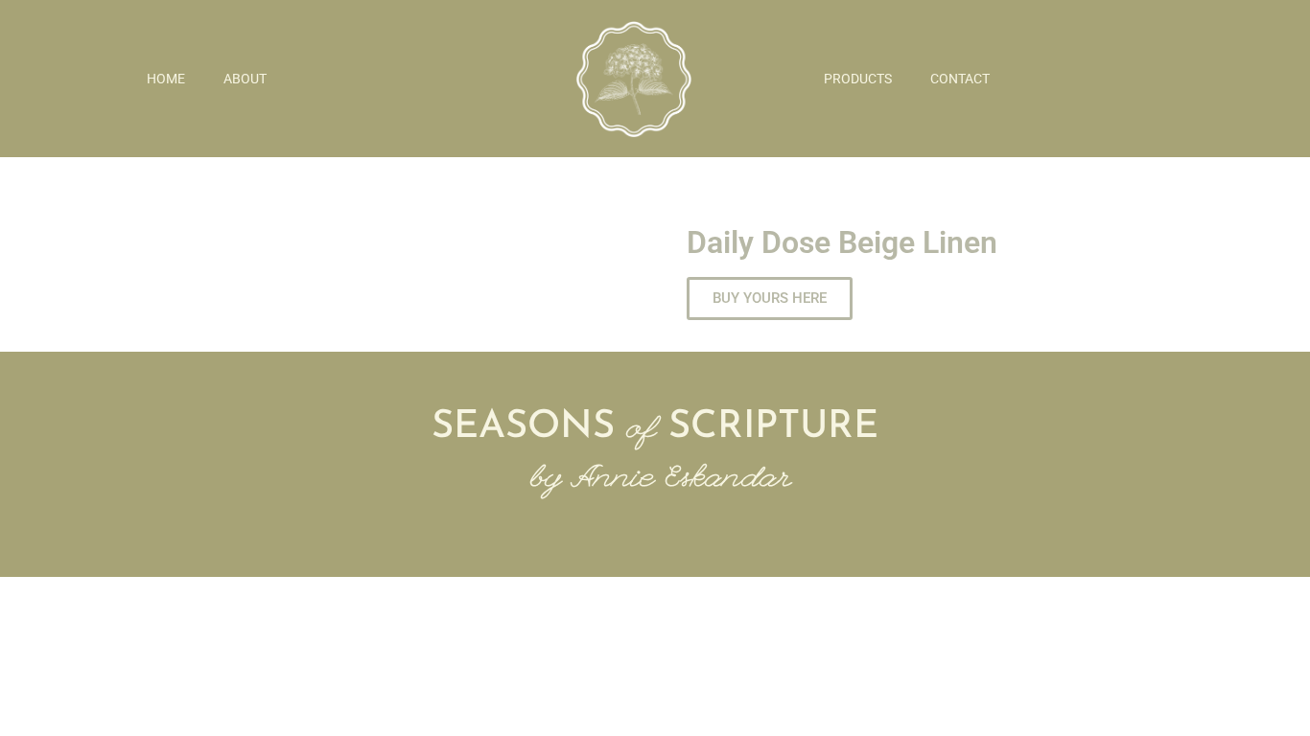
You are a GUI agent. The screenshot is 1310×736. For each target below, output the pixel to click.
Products (858, 78)
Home (166, 78)
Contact (960, 78)
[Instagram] (654, 524)
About (245, 78)
